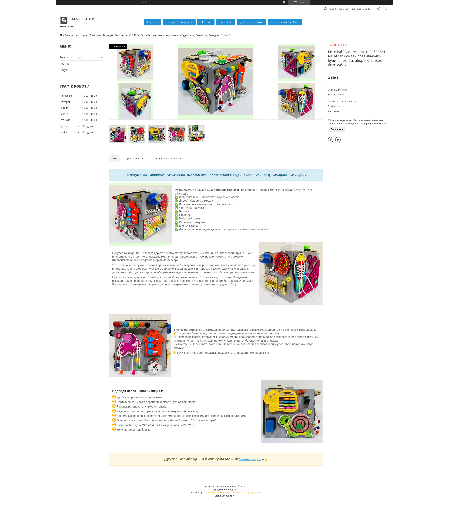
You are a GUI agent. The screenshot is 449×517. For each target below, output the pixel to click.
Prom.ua (241, 486)
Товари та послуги (177, 22)
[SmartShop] (77, 20)
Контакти (226, 22)
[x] (338, 139)
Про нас (206, 22)
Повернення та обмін (285, 22)
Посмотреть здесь (250, 459)
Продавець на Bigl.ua (224, 489)
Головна (152, 22)
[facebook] (330, 139)
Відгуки (64, 70)
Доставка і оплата (251, 22)
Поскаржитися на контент (216, 492)
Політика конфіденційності (246, 492)
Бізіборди (95, 35)
